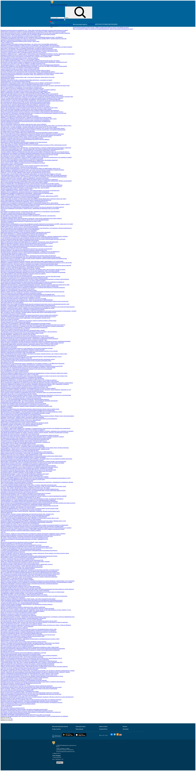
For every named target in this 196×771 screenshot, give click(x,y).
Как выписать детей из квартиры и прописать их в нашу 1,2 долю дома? (20, 374)
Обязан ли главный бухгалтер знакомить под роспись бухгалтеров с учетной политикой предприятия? (27, 663)
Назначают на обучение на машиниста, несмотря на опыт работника (18, 615)
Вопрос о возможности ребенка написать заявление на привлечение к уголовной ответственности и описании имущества (33, 287)
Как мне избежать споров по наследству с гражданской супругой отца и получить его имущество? (26, 248)
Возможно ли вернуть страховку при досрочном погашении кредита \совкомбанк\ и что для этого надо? (28, 634)
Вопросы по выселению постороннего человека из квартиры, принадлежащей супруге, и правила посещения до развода (32, 436)
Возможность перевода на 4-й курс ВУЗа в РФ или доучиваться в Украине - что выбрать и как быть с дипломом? (30, 55)
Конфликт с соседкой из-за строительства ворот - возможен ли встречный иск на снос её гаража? (26, 117)
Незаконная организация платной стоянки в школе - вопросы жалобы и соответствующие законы (26, 136)
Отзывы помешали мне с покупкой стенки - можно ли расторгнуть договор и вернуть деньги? (25, 70)
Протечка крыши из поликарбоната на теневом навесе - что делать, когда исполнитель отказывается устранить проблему (32, 169)
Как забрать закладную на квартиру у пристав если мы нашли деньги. (19, 167)
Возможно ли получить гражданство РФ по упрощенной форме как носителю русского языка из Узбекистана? (29, 286)
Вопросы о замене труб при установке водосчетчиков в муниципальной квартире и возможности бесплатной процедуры (32, 291)
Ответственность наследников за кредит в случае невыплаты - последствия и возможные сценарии (27, 348)
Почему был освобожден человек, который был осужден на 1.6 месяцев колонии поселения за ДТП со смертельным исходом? (34, 145)
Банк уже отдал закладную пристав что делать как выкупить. (17, 114)
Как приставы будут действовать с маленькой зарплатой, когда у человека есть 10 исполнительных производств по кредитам (33, 113)
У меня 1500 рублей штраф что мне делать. (12, 146)
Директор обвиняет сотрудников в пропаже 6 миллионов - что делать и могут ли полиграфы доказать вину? (29, 44)
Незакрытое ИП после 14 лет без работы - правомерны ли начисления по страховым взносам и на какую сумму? (30, 638)
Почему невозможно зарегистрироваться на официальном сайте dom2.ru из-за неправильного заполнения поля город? (32, 600)
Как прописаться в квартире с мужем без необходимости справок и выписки (21, 530)
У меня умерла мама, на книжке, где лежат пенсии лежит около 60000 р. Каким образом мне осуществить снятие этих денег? (33, 198)
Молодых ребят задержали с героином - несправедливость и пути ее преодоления (22, 445)
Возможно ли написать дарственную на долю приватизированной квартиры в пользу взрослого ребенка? (28, 465)
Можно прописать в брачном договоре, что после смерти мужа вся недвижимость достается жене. (26, 283)
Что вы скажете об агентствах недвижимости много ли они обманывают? (20, 229)
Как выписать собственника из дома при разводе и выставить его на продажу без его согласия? (26, 493)
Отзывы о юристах (56, 729)
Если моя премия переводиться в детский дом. (13, 551)
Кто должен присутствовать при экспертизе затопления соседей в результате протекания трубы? (26, 360)
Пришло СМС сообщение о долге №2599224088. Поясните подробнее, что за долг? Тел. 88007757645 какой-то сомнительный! (34, 66)
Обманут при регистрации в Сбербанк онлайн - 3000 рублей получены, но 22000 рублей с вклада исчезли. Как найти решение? (34, 666)
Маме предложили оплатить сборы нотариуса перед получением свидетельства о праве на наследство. (27, 665)
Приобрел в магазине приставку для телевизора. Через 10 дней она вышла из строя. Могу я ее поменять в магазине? (31, 699)
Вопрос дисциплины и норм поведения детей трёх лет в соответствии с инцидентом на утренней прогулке (29, 661)
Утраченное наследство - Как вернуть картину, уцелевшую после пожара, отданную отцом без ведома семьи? (29, 264)
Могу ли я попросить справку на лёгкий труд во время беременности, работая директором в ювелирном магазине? (103, 29)
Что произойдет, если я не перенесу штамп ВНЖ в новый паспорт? (18, 443)
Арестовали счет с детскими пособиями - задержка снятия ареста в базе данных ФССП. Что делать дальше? (29, 127)
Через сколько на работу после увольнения (12, 164)
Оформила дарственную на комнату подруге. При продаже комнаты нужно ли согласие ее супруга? (27, 243)
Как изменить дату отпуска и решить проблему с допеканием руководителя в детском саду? (25, 156)
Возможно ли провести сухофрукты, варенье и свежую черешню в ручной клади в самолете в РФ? (26, 406)
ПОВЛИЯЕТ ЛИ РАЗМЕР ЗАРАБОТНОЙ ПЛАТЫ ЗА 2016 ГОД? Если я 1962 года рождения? (25, 714)
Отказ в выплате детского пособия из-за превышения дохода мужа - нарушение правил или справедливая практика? (31, 392)
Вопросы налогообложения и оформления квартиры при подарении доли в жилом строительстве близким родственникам (33, 648)
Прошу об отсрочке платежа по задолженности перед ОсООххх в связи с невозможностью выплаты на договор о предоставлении (35, 279)
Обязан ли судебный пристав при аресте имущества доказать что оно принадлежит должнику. (25, 561)
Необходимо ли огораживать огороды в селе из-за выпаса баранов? (18, 421)
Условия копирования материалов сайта (65, 751)
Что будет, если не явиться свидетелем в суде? (13, 259)
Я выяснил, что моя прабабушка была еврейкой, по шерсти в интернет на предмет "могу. (24, 340)
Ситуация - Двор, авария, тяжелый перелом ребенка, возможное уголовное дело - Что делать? (25, 487)
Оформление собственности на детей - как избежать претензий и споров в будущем (22, 349)
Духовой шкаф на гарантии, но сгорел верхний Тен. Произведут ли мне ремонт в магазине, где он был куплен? (30, 569)
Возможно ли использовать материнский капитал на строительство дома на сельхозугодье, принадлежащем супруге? (31, 658)
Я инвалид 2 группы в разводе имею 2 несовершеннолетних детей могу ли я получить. (23, 52)
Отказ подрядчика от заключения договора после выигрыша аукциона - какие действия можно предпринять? (29, 501)
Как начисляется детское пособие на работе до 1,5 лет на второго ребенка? (20, 59)
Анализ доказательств (6, 706)
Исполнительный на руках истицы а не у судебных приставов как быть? (20, 450)
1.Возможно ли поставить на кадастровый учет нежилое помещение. (19, 230)
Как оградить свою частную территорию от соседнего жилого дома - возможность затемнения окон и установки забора (32, 73)
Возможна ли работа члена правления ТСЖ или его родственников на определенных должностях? (26, 522)
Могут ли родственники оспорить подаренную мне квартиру (17, 483)
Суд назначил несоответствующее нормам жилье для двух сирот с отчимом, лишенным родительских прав (29, 485)
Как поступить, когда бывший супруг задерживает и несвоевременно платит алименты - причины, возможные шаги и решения (34, 236)
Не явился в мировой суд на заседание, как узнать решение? (16, 543)
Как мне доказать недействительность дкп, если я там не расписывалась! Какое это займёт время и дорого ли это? (30, 168)
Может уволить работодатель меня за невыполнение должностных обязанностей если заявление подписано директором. (32, 133)
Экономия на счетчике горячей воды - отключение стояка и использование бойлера (22, 446)
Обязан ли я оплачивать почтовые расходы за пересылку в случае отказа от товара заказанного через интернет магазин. (32, 111)
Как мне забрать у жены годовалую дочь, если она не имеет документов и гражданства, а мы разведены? (28, 215)
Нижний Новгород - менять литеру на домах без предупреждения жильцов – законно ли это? (25, 449)
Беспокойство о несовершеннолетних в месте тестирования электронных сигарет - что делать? (25, 84)
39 (10, 717)
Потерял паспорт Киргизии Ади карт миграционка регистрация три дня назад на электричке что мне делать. (29, 107)
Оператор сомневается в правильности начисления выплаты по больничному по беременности (26, 121)
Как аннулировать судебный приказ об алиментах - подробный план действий (21, 377)
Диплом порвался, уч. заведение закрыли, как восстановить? (16, 578)
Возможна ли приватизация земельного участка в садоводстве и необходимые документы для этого (27, 710)
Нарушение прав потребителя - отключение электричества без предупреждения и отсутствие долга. (27, 536)
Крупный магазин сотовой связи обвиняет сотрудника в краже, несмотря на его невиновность (25, 120)
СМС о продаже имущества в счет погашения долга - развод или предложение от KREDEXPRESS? (27, 300)
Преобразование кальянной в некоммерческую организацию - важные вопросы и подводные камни (27, 193)
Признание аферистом (6, 512)
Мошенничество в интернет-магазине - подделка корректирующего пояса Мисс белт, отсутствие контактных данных (31, 411)
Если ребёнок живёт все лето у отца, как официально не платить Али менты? (21, 509)
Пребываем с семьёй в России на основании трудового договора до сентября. (21, 587)
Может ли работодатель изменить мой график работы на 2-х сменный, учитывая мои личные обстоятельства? (29, 242)
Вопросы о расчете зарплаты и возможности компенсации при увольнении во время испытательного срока (29, 49)
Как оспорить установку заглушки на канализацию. (14, 247)
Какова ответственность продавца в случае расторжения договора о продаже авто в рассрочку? (26, 232)
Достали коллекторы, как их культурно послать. (13, 313)
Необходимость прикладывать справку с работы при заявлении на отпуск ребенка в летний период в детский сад (30, 82)
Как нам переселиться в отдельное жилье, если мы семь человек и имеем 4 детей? (22, 333)
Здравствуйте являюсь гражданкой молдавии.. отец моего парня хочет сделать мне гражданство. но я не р (28, 316)
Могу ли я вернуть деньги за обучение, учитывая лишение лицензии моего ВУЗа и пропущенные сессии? (28, 312)
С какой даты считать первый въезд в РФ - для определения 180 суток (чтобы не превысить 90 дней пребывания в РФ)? (32, 149)
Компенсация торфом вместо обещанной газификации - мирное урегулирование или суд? (24, 201)
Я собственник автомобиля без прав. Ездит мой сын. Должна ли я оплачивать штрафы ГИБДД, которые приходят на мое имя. (33, 38)
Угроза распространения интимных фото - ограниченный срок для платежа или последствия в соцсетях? (28, 150)
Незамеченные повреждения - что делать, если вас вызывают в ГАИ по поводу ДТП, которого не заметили (29, 380)
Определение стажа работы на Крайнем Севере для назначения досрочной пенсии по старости (25, 106)
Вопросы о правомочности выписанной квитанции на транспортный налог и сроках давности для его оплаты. (30, 673)
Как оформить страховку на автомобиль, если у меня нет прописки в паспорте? (21, 424)
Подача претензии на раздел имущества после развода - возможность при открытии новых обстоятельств (28, 255)
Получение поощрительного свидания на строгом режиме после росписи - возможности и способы (27, 468)
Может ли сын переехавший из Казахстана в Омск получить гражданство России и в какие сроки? (26, 547)
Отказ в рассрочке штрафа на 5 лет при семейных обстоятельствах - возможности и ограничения (26, 364)
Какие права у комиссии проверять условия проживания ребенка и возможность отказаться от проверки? (28, 630)
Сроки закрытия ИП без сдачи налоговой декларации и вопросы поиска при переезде (23, 273)
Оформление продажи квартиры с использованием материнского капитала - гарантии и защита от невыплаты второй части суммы (35, 284)
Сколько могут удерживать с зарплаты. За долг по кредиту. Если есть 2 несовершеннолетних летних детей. (29, 629)
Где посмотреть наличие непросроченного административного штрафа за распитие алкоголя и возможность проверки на (32, 282)
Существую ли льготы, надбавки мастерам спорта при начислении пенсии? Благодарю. (23, 667)
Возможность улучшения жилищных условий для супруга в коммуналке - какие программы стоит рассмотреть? (30, 45)
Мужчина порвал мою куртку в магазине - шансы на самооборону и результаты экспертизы (25, 178)
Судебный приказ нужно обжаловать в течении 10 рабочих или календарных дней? (22, 636)
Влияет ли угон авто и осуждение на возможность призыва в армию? (19, 612)
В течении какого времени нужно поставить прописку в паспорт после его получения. (23, 403)
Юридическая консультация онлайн (59, 5)
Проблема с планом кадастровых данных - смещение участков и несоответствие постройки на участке (27, 308)
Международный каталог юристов (60, 726)
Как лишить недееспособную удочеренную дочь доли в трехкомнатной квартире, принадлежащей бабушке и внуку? (31, 356)
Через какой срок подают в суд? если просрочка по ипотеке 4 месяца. (19, 393)
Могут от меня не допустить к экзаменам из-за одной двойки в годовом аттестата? (22, 88)
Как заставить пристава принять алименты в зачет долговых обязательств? (20, 586)
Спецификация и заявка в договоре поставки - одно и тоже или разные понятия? (22, 593)
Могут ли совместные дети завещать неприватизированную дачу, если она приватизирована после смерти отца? (30, 572)
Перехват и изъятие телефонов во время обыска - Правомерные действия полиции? (22, 266)
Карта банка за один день (7, 362)
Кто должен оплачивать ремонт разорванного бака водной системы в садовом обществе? (24, 516)
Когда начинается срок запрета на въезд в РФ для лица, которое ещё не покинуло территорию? (25, 102)
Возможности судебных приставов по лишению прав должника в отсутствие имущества (24, 142)
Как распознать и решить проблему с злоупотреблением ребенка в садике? (20, 205)
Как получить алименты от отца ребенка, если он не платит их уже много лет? (21, 87)
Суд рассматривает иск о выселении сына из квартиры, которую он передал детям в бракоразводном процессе (29, 237)
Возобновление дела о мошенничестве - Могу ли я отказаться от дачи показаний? (22, 402)
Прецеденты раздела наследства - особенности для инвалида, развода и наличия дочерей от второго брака (28, 320)
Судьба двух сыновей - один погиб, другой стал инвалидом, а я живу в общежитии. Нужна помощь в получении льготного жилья (35, 553)
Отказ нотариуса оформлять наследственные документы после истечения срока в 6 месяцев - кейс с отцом (28, 118)
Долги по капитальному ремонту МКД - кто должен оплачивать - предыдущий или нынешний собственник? (29, 400)
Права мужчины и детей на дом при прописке (13, 640)
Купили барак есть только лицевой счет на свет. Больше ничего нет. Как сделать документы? (25, 590)
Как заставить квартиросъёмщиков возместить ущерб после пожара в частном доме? (23, 479)
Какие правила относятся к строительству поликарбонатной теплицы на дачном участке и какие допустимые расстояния (32, 462)
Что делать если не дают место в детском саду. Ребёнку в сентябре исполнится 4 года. (23, 63)
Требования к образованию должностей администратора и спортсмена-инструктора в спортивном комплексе (29, 583)
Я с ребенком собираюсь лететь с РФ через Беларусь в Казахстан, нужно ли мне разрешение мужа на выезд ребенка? (31, 218)
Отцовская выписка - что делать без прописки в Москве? (16, 81)
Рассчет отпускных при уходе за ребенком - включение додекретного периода (21, 293)
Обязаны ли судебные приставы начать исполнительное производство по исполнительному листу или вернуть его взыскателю (34, 596)
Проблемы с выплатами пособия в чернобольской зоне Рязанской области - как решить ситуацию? (26, 80)
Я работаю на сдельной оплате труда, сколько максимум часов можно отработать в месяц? (24, 277)
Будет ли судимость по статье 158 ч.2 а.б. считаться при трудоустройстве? (20, 523)
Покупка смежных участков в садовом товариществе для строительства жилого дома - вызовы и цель (27, 514)
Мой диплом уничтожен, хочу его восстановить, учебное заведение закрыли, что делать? (24, 594)
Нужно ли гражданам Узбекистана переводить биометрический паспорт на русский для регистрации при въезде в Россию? (33, 239)
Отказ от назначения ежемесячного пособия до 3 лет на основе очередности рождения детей (25, 439)
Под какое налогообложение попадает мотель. (13, 140)
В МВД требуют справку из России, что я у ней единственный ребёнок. (19, 226)
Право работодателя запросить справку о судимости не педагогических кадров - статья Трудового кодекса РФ (29, 505)
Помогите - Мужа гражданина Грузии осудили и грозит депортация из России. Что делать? (24, 335)
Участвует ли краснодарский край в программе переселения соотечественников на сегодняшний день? (28, 294)
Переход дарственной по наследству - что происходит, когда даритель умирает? (21, 623)
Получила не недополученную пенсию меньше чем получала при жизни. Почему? (22, 460)
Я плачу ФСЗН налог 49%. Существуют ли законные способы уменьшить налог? (22, 475)
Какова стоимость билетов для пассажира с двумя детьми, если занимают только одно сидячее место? (27, 453)
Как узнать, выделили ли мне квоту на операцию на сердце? (16, 275)
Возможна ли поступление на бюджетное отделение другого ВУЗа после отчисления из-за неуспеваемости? (29, 418)
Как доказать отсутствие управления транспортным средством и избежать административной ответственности (30, 110)
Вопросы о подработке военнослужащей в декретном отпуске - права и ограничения (23, 607)
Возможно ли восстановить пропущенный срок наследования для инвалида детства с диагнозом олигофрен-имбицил (31, 185)
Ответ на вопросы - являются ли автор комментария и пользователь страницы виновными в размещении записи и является (33, 532)
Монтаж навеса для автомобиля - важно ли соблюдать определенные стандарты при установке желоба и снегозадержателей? (33, 461)
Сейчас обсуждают (63, 24)
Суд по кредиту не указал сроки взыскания (12, 427)
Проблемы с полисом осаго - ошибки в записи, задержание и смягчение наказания (22, 417)
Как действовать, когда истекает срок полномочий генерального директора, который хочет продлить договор (29, 154)
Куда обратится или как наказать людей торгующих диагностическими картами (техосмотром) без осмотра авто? (30, 574)
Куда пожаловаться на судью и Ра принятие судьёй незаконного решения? (20, 67)
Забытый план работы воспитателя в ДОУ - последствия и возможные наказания (22, 656)
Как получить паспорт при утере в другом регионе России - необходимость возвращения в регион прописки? (29, 338)
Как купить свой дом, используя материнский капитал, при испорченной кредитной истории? (25, 103)
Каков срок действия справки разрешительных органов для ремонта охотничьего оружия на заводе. (27, 246)
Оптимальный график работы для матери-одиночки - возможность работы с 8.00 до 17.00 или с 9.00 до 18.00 (29, 344)
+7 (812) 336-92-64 (56, 757)
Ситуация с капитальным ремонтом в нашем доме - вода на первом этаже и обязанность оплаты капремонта (29, 571)
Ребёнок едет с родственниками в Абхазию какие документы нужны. (19, 290)
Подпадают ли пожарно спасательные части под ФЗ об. (15, 329)
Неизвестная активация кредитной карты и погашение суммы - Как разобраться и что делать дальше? (27, 74)
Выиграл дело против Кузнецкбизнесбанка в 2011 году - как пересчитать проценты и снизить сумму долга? (29, 674)
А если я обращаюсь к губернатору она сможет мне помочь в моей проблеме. (21, 519)
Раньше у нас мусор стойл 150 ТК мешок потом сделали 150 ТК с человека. (20, 268)
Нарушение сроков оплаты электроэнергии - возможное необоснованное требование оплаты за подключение (29, 701)
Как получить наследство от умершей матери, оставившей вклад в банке (20, 691)
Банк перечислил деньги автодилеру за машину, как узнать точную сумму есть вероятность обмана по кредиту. (30, 435)
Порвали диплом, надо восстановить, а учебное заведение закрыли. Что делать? (21, 565)
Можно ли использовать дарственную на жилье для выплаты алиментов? (20, 197)
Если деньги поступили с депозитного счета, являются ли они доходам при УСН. (22, 560)
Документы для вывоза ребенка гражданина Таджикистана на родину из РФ (21, 221)
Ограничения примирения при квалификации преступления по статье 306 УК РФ (22, 378)
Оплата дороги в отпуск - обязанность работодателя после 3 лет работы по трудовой (23, 162)
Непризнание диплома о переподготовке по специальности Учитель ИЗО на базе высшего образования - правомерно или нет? (34, 62)
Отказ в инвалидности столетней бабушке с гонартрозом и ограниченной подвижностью (24, 327)
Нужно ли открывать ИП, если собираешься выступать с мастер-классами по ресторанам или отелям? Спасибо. (30, 183)
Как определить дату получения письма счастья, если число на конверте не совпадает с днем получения (28, 367)
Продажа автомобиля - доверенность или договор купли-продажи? (18, 334)
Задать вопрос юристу (81, 726)
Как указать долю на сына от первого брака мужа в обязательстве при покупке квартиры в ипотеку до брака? (29, 132)
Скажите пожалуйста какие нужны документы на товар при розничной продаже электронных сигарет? (28, 359)
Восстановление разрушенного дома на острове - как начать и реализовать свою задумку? (24, 709)
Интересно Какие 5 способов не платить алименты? (14, 627)
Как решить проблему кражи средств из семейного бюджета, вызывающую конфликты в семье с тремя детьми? (30, 647)
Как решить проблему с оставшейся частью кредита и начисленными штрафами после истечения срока (28, 410)
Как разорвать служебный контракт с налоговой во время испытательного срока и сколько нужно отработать (29, 315)
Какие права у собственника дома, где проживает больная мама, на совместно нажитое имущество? (27, 48)
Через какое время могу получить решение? (12, 302)
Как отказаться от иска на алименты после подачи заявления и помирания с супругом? (23, 652)
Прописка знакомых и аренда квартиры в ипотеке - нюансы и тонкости (19, 58)
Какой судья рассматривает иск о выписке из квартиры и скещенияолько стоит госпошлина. (25, 659)
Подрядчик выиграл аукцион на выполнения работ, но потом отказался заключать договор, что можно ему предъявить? (32, 498)
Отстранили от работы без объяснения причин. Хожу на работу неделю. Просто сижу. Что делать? (26, 471)
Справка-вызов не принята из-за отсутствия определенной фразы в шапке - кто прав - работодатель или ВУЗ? (29, 196)
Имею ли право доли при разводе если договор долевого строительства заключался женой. (24, 422)
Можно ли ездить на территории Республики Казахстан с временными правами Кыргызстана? (25, 504)
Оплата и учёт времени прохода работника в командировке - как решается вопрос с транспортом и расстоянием (30, 643)
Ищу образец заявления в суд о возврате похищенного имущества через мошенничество (24, 233)
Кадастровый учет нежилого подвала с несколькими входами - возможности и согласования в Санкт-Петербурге (30, 210)
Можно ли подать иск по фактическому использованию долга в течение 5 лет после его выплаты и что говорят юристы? (32, 207)
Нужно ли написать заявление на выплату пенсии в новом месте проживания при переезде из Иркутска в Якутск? (31, 535)
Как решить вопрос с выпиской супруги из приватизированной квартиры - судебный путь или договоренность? (30, 251)
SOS (52, 27)
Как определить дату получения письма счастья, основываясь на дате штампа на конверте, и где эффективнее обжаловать (32, 363)
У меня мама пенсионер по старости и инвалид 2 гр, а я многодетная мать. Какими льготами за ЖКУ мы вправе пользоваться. (34, 175)
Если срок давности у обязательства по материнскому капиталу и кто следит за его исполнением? (26, 369)
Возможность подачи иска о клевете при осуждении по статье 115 (18, 614)
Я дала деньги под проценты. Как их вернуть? (13, 597)
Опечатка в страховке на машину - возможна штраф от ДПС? (17, 189)
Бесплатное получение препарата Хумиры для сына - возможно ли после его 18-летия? (23, 298)
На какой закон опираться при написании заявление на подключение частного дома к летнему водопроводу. (29, 655)
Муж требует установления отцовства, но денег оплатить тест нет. (18, 213)
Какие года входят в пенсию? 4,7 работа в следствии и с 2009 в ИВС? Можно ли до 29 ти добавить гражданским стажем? (32, 529)
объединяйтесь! (63, 4)
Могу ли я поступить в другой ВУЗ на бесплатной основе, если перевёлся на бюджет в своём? (25, 413)
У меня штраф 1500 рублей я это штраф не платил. (14, 254)
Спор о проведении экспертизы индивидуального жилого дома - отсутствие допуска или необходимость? (28, 575)
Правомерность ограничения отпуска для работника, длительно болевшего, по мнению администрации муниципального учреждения (36, 147)
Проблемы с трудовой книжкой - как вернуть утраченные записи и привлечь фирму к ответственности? (28, 305)
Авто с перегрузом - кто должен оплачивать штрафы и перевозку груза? (19, 143)
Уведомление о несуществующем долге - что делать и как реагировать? (19, 695)
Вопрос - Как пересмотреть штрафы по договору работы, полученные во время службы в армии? (26, 109)
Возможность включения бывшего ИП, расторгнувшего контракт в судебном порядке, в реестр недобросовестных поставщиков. (34, 716)
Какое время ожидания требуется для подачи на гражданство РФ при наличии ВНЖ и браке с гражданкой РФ (29, 93)
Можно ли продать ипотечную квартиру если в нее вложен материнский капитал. (22, 391)
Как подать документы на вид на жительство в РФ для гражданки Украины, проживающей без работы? (28, 71)
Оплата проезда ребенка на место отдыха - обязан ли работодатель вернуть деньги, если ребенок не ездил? (101, 27)
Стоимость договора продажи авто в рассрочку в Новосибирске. (17, 558)
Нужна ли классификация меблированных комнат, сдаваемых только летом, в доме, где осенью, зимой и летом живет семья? (33, 486)
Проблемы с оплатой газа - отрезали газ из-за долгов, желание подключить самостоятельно (24, 165)
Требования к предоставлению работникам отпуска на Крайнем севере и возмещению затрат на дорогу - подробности (32, 37)
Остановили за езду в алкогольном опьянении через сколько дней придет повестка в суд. (24, 440)
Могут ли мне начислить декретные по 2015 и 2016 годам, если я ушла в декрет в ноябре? (24, 182)
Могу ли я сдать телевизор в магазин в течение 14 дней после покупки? (19, 669)
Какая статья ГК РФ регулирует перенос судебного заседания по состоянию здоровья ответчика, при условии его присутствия (34, 353)
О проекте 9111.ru (103, 729)
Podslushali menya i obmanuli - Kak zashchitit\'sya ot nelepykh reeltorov (18, 507)
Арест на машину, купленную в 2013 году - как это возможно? (17, 626)
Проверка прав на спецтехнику (9, 346)
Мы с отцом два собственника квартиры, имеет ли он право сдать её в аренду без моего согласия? (26, 396)
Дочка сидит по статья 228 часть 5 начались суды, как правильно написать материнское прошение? (27, 685)
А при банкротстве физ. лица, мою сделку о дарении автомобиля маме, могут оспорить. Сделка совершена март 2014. (31, 662)
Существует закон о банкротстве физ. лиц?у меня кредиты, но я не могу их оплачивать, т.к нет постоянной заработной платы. (34, 176)
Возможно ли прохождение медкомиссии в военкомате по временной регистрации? (23, 309)
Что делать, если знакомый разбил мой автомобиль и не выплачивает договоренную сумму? (25, 404)
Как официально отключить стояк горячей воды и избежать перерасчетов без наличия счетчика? (26, 438)
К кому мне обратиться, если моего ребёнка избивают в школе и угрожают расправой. (23, 457)
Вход (52, 22)
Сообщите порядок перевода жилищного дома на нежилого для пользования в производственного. (27, 604)
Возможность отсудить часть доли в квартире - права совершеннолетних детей (21, 454)
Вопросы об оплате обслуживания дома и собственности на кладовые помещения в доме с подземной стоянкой (30, 271)
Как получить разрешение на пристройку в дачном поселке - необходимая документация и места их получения (30, 208)
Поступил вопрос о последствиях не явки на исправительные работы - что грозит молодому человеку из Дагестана (31, 174)
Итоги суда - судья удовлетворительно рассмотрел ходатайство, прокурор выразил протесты (25, 399)
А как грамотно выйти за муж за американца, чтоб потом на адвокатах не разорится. (23, 429)
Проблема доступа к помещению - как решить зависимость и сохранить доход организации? (25, 192)
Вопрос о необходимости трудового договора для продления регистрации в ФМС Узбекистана (25, 92)
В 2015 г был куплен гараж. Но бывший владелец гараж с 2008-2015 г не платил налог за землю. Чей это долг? (30, 518)
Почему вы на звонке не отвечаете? (10, 319)
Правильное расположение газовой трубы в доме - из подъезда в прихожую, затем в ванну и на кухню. (28, 77)
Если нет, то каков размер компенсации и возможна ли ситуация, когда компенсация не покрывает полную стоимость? (32, 98)
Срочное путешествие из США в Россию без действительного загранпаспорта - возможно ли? (25, 442)
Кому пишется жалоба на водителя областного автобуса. (15, 713)
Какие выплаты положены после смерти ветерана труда (15, 585)
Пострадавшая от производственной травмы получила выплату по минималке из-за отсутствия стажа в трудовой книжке (32, 592)
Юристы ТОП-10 (54, 24)
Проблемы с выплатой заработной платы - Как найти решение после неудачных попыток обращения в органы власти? (32, 95)
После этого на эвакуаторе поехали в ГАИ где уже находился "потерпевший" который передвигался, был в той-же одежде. (33, 295)
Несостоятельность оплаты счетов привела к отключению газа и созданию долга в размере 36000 (26, 56)
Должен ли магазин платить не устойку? (11, 705)
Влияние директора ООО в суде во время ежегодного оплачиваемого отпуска (21, 545)
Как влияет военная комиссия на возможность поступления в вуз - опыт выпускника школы (25, 546)
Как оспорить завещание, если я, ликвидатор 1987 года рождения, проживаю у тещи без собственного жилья (29, 51)
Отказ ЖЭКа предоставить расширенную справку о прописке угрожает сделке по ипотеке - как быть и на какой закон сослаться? (34, 432)
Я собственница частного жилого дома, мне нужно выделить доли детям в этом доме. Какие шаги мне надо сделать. (31, 687)
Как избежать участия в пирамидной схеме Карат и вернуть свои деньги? (20, 563)
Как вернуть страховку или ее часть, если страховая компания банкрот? (19, 425)
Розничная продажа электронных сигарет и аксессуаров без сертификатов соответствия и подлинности (28, 253)
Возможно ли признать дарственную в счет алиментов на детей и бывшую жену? (22, 138)
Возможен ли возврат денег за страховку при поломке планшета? (18, 568)
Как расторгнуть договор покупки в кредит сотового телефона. (17, 579)
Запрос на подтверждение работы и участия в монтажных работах (18, 703)
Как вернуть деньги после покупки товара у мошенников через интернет (20, 240)
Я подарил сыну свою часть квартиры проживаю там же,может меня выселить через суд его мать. (26, 644)
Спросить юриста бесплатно (57, 20)
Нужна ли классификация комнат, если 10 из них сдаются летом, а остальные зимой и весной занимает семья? (29, 508)
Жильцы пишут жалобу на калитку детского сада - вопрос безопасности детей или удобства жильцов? (27, 608)
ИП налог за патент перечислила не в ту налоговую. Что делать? (17, 288)
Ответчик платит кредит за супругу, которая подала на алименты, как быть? (20, 297)
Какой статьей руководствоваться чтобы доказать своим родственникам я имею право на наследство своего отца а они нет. (33, 324)
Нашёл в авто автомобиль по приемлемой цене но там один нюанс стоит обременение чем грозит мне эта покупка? (31, 694)
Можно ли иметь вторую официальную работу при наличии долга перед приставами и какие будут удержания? (30, 692)
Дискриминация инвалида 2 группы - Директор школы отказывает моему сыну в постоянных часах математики (30, 64)
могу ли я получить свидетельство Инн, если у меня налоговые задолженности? (22, 567)
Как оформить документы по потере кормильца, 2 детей (15, 684)
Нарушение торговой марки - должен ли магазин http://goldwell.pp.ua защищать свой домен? (25, 474)
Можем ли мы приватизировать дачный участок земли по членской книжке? (21, 654)
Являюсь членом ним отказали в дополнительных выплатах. (16, 554)
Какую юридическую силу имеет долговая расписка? (14, 371)
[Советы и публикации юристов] (52, 3)
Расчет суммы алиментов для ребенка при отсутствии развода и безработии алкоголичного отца (26, 200)
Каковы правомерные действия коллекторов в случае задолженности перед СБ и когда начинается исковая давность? (31, 186)
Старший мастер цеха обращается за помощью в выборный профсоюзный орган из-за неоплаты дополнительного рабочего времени (35, 153)
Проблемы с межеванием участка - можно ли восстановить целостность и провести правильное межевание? (29, 576)
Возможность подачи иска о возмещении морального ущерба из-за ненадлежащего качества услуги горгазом (29, 351)
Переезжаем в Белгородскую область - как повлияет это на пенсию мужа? (20, 433)
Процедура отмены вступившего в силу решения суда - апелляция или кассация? (22, 158)
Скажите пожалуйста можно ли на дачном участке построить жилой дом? (20, 69)
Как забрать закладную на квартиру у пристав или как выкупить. (18, 131)
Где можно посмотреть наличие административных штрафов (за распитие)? (20, 214)
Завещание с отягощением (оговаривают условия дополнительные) (18, 40)
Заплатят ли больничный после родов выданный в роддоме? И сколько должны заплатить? (24, 677)
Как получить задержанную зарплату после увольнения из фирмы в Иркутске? (21, 633)
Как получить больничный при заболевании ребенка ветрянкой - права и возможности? (24, 541)
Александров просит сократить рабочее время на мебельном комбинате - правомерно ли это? (25, 104)
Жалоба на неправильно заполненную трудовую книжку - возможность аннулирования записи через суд (28, 345)
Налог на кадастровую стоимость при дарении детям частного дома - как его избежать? (23, 124)
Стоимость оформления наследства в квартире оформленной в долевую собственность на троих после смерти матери (31, 456)
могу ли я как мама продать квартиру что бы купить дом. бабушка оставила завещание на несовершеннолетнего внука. (32, 676)
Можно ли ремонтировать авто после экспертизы (13, 355)
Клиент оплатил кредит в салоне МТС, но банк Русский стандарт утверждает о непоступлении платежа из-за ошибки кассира (34, 258)
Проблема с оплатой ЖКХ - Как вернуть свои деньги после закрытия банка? (21, 194)
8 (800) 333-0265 (91, 24)
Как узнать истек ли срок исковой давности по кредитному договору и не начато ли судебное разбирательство (30, 489)
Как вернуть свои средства (8, 651)
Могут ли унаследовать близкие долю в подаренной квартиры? (17, 645)
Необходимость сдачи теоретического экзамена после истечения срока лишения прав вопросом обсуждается (29, 556)
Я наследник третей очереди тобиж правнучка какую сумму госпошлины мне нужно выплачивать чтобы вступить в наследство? (34, 301)
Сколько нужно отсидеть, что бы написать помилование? (16, 322)
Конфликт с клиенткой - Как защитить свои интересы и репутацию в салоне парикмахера (24, 91)
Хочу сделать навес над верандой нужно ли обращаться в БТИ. (17, 690)
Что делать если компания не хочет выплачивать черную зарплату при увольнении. (22, 235)
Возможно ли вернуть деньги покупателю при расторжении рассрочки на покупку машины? (25, 139)
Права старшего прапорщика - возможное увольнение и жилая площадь (19, 116)
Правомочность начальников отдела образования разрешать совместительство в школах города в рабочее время (30, 409)
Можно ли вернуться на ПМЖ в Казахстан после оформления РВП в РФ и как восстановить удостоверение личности (31, 702)
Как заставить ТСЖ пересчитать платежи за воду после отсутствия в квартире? (21, 619)
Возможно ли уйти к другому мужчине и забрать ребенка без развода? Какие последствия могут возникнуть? (29, 179)
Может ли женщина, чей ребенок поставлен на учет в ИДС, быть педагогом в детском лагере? (25, 171)
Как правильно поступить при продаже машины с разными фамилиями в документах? (23, 618)
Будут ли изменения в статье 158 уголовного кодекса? (15, 370)
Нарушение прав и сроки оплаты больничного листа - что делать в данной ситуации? (23, 280)
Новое (70, 24)
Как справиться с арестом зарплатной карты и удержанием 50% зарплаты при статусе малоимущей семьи (28, 469)
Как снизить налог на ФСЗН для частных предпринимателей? (17, 480)
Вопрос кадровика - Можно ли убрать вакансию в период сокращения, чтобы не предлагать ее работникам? (29, 688)
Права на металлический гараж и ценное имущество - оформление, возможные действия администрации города (30, 511)
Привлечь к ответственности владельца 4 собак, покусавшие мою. (18, 352)
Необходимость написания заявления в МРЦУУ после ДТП (16, 358)
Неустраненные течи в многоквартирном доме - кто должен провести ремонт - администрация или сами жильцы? (31, 257)
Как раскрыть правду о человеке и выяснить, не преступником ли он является (21, 472)
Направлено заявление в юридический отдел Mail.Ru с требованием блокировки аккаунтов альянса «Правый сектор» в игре (33, 520)
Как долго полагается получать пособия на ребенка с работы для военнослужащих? (22, 611)
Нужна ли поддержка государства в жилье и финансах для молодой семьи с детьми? (23, 330)
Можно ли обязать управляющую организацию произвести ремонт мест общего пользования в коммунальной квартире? (32, 342)
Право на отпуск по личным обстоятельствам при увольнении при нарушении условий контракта (26, 451)
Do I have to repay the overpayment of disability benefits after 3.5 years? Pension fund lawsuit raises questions (27, 225)
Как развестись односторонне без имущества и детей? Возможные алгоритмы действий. (24, 680)
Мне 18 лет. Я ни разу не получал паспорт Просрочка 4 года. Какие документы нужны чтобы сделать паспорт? (30, 381)
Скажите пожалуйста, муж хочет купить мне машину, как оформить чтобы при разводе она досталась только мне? (30, 99)
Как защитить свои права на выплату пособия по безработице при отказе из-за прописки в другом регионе (29, 632)
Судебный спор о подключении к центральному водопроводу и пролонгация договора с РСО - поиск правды (29, 203)
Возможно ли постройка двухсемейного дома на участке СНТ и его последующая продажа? (25, 219)
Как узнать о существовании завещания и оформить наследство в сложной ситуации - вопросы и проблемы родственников (33, 272)
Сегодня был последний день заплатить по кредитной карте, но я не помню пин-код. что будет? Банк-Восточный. (30, 276)
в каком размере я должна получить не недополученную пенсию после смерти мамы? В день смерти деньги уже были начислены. (35, 447)
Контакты (125, 726)
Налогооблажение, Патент (7, 78)
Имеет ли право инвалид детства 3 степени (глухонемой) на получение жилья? (21, 679)
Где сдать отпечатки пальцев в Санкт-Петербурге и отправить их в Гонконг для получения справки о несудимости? (31, 135)
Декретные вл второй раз (7, 222)
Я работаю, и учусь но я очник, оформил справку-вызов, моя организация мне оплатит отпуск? (26, 172)
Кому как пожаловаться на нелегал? (10, 122)
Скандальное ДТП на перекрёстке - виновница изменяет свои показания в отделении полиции (25, 323)
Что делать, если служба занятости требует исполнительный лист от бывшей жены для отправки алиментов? (29, 160)
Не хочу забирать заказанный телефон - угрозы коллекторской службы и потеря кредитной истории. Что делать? (30, 60)
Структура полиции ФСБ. (7, 75)
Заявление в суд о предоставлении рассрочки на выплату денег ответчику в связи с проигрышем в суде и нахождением (32, 261)
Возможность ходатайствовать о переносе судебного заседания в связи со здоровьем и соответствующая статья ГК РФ (31, 366)
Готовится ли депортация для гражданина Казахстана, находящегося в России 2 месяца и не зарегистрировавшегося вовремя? (34, 496)
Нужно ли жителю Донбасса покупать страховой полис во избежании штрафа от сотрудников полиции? (28, 34)
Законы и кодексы (103, 726)
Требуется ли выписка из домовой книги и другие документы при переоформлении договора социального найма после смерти (34, 373)
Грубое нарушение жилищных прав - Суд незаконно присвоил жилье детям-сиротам (23, 494)
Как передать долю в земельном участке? (11, 217)
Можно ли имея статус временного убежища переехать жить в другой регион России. (23, 244)
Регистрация (125, 729)
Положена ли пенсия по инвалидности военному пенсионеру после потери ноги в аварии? (24, 476)
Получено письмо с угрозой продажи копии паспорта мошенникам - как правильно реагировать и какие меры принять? (32, 100)
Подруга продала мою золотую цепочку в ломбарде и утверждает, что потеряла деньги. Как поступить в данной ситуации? (33, 269)
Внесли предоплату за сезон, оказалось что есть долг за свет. (16, 698)
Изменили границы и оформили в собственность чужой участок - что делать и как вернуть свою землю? (28, 598)
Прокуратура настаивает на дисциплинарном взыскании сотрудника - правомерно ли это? (24, 539)
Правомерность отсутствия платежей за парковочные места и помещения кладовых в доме (24, 387)
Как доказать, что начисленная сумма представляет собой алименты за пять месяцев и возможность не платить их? (31, 712)
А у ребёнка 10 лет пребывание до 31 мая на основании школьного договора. (21, 549)
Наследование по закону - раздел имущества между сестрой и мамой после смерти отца (23, 557)
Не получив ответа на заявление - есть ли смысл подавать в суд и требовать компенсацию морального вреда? (29, 467)
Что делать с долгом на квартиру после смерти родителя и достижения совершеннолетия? (24, 537)
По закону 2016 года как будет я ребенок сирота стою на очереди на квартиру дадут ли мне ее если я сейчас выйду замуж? (33, 128)
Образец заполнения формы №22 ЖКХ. (11, 605)
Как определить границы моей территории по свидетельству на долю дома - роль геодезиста (25, 187)
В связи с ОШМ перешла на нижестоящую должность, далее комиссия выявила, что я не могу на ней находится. (30, 190)
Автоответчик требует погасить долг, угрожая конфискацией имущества (20, 603)
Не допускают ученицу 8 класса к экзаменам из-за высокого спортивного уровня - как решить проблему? (28, 89)
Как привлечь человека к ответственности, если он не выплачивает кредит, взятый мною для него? (27, 564)
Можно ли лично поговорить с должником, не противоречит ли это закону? (20, 497)
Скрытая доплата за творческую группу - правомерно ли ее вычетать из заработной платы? (24, 464)
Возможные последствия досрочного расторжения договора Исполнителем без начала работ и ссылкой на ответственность (33, 681)
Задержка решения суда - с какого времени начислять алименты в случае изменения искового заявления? (28, 500)
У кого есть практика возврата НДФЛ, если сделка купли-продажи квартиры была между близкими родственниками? (31, 601)
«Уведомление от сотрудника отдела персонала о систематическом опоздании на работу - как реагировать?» (29, 331)
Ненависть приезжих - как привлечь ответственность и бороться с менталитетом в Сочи (24, 250)
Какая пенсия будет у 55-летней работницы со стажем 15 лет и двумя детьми (21, 35)
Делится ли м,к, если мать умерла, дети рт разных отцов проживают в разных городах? (23, 641)
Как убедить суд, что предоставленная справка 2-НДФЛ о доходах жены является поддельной (25, 515)
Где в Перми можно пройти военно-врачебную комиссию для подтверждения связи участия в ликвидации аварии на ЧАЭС (33, 490)
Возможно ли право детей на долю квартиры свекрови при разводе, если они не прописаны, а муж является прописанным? (33, 129)
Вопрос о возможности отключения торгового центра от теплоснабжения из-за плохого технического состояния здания (32, 526)
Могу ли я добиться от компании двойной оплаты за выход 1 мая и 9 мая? (20, 41)
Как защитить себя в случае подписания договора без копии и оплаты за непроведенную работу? (26, 385)
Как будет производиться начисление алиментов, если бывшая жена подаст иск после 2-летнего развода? (28, 388)
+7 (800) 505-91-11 (56, 753)
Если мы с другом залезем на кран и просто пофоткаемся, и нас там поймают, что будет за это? (25, 317)
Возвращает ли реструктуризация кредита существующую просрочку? (19, 491)
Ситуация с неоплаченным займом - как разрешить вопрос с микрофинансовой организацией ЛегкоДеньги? (29, 550)
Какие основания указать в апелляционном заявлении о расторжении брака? (21, 414)
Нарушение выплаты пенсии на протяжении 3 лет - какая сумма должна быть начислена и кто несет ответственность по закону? (34, 30)
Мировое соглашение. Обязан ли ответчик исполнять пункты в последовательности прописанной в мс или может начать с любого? (35, 204)
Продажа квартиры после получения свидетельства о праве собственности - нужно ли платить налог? (27, 337)
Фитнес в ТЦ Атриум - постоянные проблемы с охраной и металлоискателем (21, 398)
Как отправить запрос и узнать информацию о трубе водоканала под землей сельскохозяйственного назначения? (30, 650)
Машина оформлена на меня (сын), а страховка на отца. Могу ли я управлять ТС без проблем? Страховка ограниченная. (32, 326)
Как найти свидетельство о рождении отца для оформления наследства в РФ (21, 683)
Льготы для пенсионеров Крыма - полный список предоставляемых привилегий (22, 161)
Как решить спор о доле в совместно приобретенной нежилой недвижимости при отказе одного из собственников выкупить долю (35, 304)
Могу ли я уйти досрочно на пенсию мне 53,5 (13, 708)
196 (11, 719)
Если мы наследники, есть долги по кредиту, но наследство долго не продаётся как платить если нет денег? (29, 621)
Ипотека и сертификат (6, 407)
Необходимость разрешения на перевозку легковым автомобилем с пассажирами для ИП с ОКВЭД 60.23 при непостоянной (33, 31)
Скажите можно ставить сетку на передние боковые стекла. (16, 637)
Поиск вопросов (79, 729)
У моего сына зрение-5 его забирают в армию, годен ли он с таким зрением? (21, 420)
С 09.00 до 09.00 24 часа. (7, 42)
